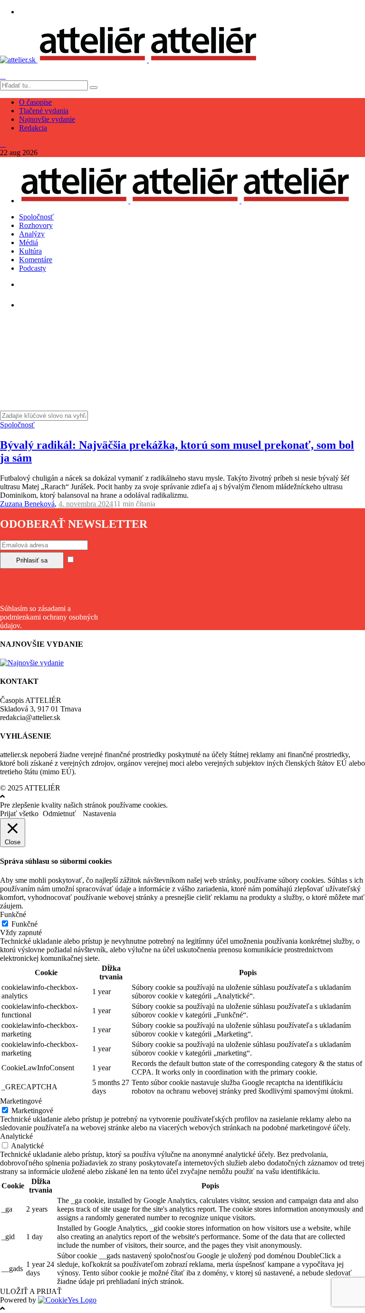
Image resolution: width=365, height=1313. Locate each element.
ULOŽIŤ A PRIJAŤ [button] (31, 1291)
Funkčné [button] (13, 914)
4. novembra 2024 (85, 504)
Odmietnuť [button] (59, 814)
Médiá (28, 242)
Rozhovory (36, 225)
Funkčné (24, 924)
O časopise (35, 102)
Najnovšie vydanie (47, 119)
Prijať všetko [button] (19, 814)
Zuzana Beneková (27, 504)
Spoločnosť (36, 217)
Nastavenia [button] (99, 814)
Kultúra (30, 251)
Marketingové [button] (21, 1101)
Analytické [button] (16, 1136)
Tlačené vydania (43, 111)
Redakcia (33, 128)
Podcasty (32, 268)
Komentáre (35, 260)
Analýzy (32, 234)
